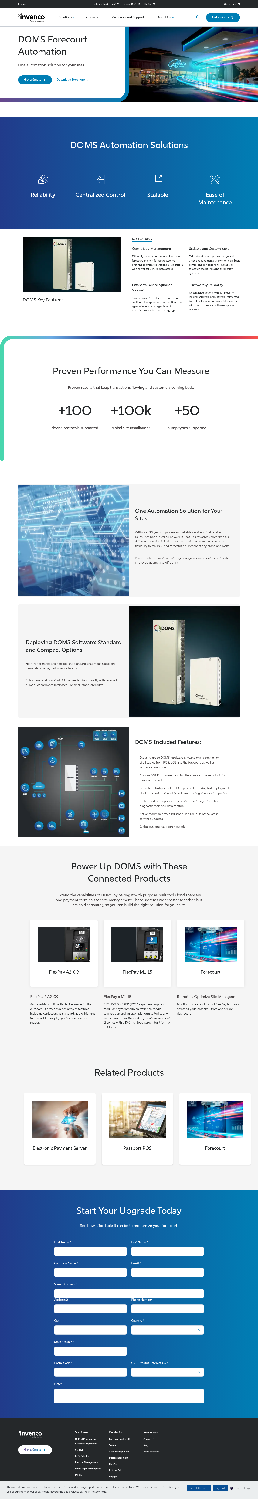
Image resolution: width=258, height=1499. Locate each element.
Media (78, 1475)
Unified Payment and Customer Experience (86, 1441)
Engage (113, 1477)
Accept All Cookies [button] (199, 1488)
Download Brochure (70, 79)
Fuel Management (118, 1458)
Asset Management (119, 1452)
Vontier (147, 4)
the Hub (79, 1450)
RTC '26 (22, 4)
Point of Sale (115, 1470)
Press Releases (151, 1452)
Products (92, 17)
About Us (164, 17)
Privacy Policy (99, 1492)
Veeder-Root (130, 4)
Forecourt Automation (120, 1439)
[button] (239, 1488)
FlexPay (113, 1464)
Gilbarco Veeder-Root (105, 4)
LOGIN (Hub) (229, 4)
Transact (113, 1445)
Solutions (65, 17)
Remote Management (86, 1462)
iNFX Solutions (82, 1456)
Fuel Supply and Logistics (88, 1469)
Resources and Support (128, 17)
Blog (145, 1445)
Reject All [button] (220, 1488)
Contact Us (148, 1439)
